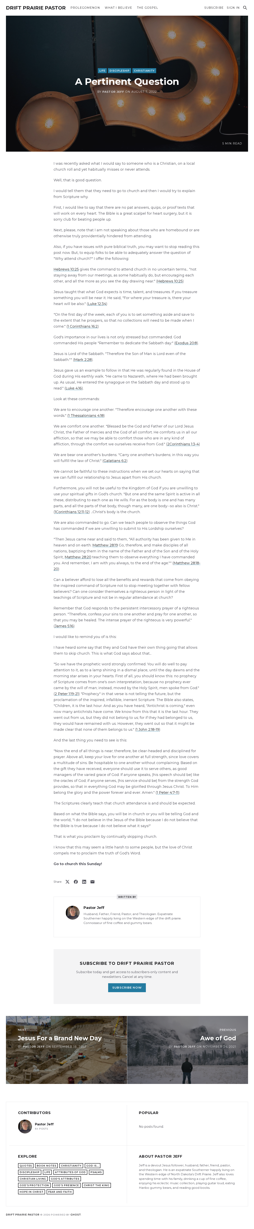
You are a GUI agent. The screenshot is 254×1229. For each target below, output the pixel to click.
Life (102, 70)
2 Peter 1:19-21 (67, 694)
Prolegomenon (85, 8)
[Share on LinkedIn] (84, 882)
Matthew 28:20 (78, 557)
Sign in (233, 8)
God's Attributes (65, 1178)
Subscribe (213, 8)
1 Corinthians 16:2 (83, 326)
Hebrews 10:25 (66, 269)
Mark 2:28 (82, 360)
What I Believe (118, 8)
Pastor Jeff (113, 92)
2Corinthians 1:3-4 (183, 444)
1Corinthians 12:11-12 (72, 512)
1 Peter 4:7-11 (167, 792)
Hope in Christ (31, 1191)
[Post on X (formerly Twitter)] (67, 882)
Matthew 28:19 (105, 545)
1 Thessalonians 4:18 (86, 415)
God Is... (92, 1165)
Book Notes (46, 1165)
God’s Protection (34, 1185)
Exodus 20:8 (186, 343)
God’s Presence (66, 1185)
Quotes (26, 1165)
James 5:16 (64, 626)
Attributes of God (70, 1172)
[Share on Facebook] (76, 882)
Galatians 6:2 (115, 461)
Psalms (96, 1172)
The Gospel (147, 8)
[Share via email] (92, 882)
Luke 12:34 (97, 304)
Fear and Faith (60, 1191)
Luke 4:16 (74, 388)
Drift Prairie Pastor (36, 8)
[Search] (245, 8)
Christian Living (33, 1178)
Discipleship (120, 70)
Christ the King (96, 1185)
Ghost (75, 1214)
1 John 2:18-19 (147, 729)
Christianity (144, 70)
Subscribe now (127, 987)
